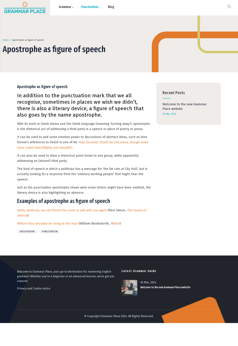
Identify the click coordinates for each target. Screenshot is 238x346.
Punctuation (50, 231)
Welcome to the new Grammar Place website (165, 287)
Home (6, 40)
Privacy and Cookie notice (33, 288)
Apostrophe (27, 231)
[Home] (25, 7)
